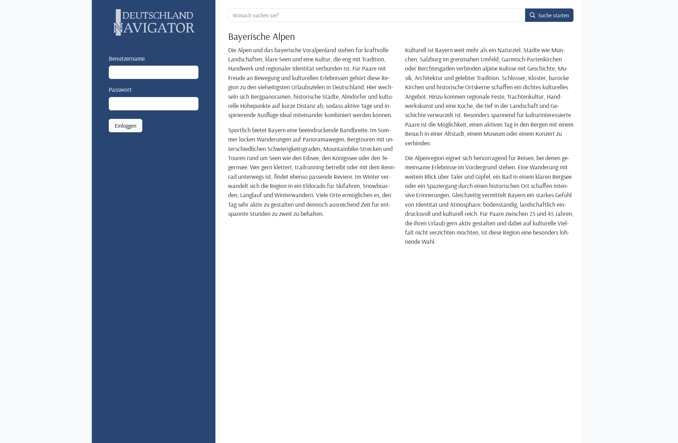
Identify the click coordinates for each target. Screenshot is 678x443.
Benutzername (127, 58)
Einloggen (125, 125)
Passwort (120, 89)
